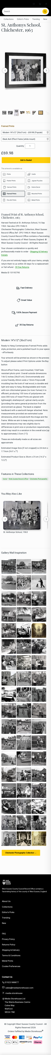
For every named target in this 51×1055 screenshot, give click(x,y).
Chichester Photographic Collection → (21, 853)
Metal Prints (7, 961)
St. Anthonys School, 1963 (15, 532)
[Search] (44, 11)
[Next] (46, 70)
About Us (6, 901)
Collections (8, 19)
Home (5, 479)
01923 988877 (12, 982)
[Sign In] (46, 4)
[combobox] (22, 11)
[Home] (12, 4)
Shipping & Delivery (11, 950)
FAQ (4, 933)
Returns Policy (8, 944)
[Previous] (4, 70)
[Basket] (40, 4)
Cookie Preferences (11, 966)
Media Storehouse (33, 1031)
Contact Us (7, 977)
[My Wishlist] (34, 4)
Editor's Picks (23, 19)
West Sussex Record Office (18, 479)
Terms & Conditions (11, 955)
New (45, 19)
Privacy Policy (8, 939)
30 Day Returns (22, 267)
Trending (36, 19)
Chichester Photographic (38, 479)
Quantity (20, 146)
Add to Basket (26, 160)
